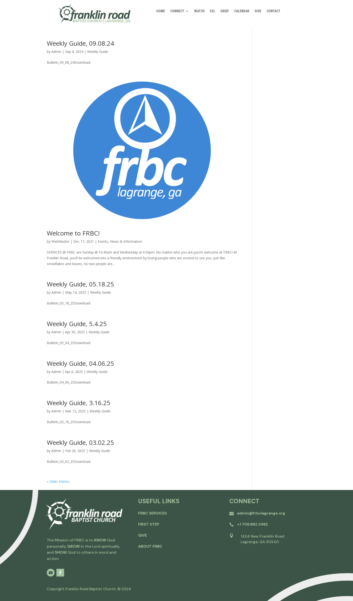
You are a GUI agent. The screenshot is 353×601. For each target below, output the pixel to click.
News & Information (126, 241)
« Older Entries (58, 481)
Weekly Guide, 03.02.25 (80, 442)
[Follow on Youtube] (51, 572)
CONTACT (273, 11)
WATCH (199, 11)
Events (103, 241)
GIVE (258, 11)
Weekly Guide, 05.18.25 (80, 284)
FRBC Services (152, 513)
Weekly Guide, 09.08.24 (80, 43)
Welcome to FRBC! (73, 233)
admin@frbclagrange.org (261, 513)
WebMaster (60, 241)
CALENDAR (241, 11)
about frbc (150, 546)
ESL (212, 11)
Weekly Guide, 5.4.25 (77, 323)
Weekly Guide (97, 51)
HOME (160, 11)
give (142, 535)
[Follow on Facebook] (60, 572)
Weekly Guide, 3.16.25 (78, 402)
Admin (56, 51)
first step (148, 524)
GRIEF (224, 11)
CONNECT (177, 11)
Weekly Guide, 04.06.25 (80, 363)
